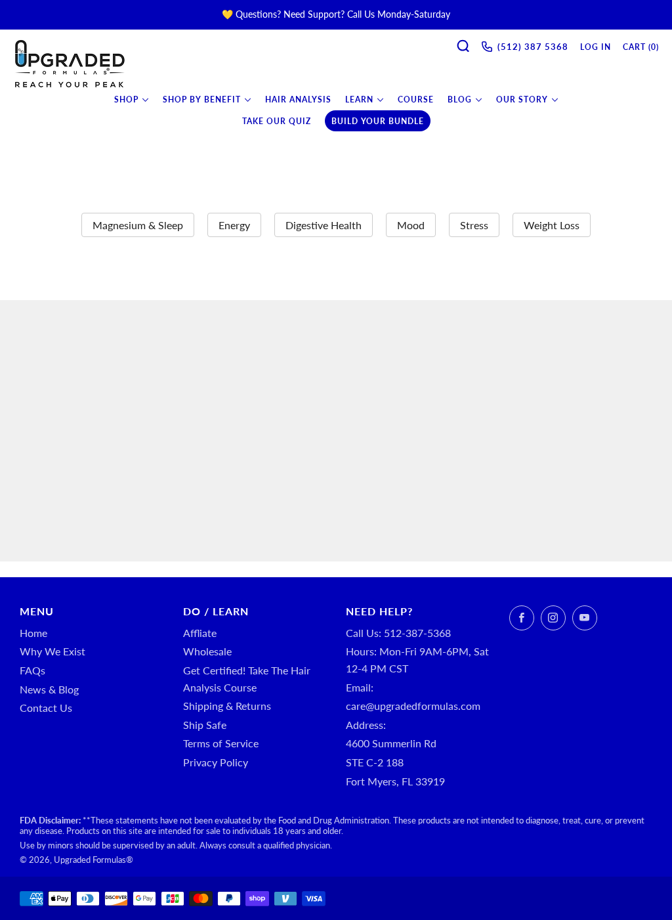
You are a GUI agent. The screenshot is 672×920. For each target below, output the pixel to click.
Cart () (641, 47)
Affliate (200, 632)
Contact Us (46, 707)
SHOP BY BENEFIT (202, 99)
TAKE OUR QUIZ (276, 121)
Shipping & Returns (227, 705)
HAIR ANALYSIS (298, 99)
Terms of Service (221, 743)
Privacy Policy (215, 762)
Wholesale (207, 651)
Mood (411, 225)
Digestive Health (323, 225)
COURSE (416, 99)
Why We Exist (52, 651)
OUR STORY (522, 99)
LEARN (359, 99)
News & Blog (49, 689)
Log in (595, 47)
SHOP (126, 99)
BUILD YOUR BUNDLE (377, 121)
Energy (234, 225)
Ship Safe (204, 724)
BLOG (460, 99)
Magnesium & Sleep (138, 225)
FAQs (32, 670)
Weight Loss (551, 225)
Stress (474, 225)
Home (33, 632)
